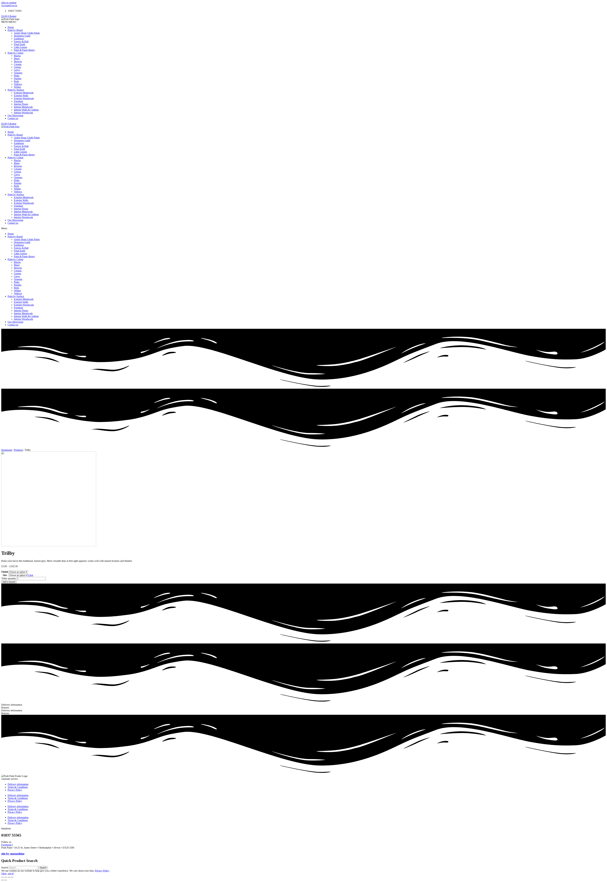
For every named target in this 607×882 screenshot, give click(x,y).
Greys (17, 70)
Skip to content (8, 2)
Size (5, 575)
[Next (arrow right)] (5, 880)
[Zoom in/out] (12, 877)
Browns (18, 61)
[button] (8, 22)
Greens (17, 67)
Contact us (13, 118)
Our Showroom (15, 115)
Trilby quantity (8, 578)
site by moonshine (12, 853)
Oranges (18, 72)
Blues (17, 58)
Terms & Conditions (18, 787)
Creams (17, 64)
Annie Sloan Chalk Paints (27, 33)
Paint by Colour (15, 53)
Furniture (18, 101)
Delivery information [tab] (11, 704)
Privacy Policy (15, 790)
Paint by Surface (16, 90)
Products (18, 450)
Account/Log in (9, 5)
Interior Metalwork (23, 107)
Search (4, 867)
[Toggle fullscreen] (9, 877)
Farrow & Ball (21, 41)
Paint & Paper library (24, 50)
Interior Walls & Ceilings (26, 109)
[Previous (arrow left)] (2, 880)
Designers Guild (22, 35)
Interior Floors (21, 104)
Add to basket (9, 582)
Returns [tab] (5, 707)
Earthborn (19, 38)
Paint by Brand (15, 30)
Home (11, 27)
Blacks (17, 55)
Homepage (6, 450)
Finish (4, 571)
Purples (17, 78)
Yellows (18, 84)
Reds (16, 81)
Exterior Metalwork (24, 92)
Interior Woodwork (23, 112)
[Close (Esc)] (2, 877)
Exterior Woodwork (24, 98)
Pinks (16, 75)
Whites (17, 87)
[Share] (5, 877)
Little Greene (20, 47)
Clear (30, 575)
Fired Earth (19, 44)
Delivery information (18, 784)
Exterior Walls (21, 95)
